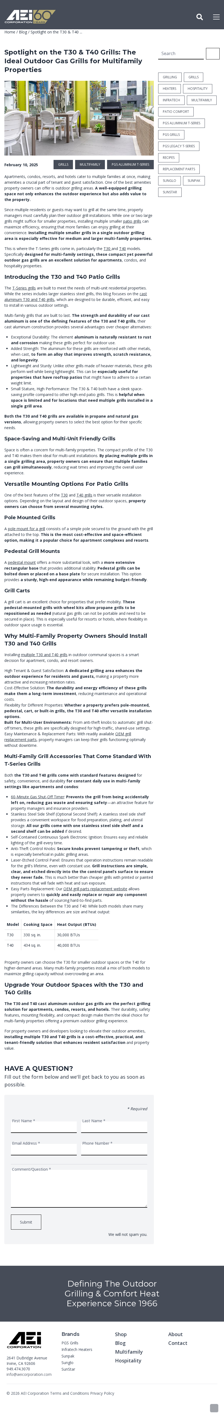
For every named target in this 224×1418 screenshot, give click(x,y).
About (175, 1334)
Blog (23, 32)
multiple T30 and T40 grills (44, 654)
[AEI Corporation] (30, 17)
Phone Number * (97, 1143)
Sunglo (67, 1362)
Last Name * (93, 1120)
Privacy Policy (102, 1393)
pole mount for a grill (26, 528)
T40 (122, 248)
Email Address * (26, 1143)
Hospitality (128, 1360)
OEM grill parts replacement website (95, 888)
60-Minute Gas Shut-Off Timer (37, 796)
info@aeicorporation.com (29, 1374)
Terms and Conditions (69, 1393)
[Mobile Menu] (216, 17)
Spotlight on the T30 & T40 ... (56, 32)
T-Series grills (24, 288)
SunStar (68, 1369)
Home (9, 32)
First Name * (23, 1120)
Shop (121, 1334)
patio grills (132, 221)
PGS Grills (69, 1342)
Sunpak (67, 1356)
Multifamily (129, 1351)
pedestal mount (22, 562)
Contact (177, 1343)
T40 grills (84, 495)
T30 (107, 248)
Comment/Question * (31, 1169)
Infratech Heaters (76, 1349)
